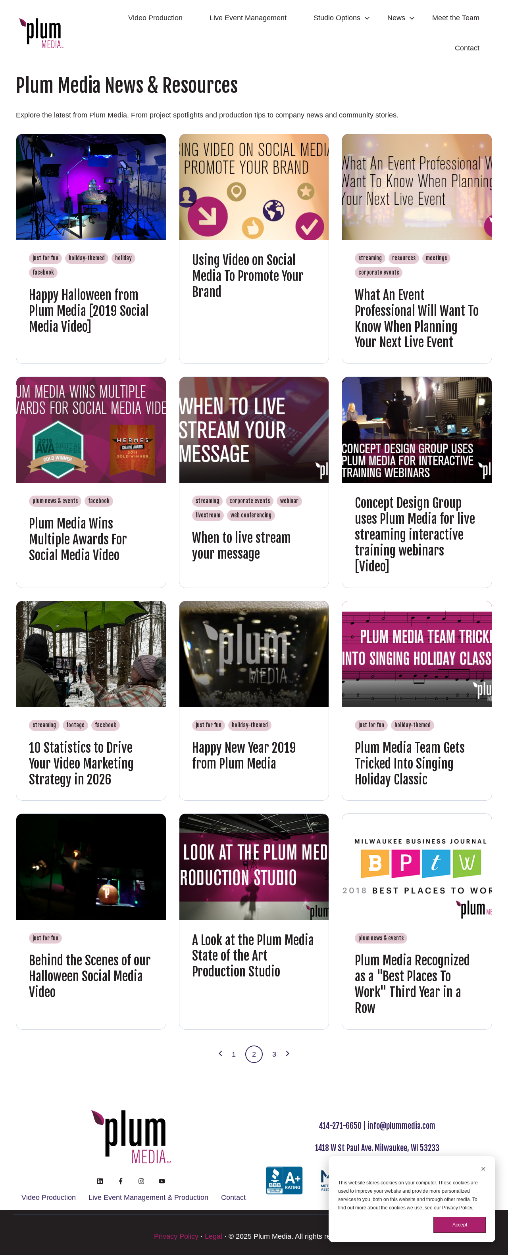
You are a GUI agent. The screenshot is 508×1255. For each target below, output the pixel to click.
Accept (459, 1225)
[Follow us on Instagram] (141, 1181)
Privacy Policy (176, 1236)
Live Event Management (248, 18)
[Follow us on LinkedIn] (100, 1181)
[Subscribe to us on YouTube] (162, 1181)
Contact (467, 48)
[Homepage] (41, 33)
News (396, 18)
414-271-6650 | (343, 1126)
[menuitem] (157, 18)
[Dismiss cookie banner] (483, 1170)
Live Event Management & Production (148, 1197)
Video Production (155, 18)
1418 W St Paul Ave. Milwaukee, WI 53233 (377, 1148)
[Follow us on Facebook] (121, 1181)
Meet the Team (455, 18)
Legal (213, 1236)
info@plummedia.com (401, 1126)
